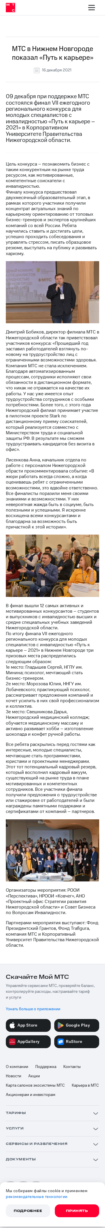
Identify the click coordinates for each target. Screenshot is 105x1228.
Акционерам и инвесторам (30, 1095)
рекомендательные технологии (37, 1197)
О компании (17, 1067)
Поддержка (45, 1067)
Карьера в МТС (85, 1085)
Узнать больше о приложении (33, 1009)
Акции (34, 1076)
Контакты (72, 1067)
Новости (13, 1076)
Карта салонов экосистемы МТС (35, 1085)
